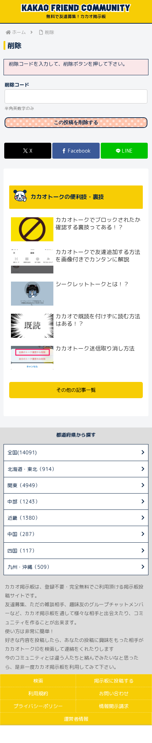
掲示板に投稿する (114, 680)
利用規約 (38, 693)
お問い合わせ (114, 693)
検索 (38, 680)
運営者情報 (76, 718)
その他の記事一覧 (76, 390)
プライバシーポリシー (38, 706)
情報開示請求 (114, 706)
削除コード (17, 84)
